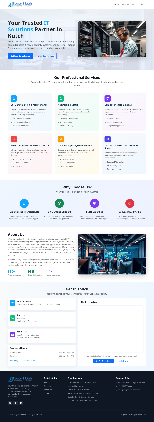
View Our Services (46, 56)
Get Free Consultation (20, 56)
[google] (15, 403)
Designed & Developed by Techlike (133, 414)
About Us (48, 390)
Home (116, 4)
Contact (142, 4)
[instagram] (10, 403)
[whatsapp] (21, 403)
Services (125, 4)
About (134, 4)
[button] (103, 361)
